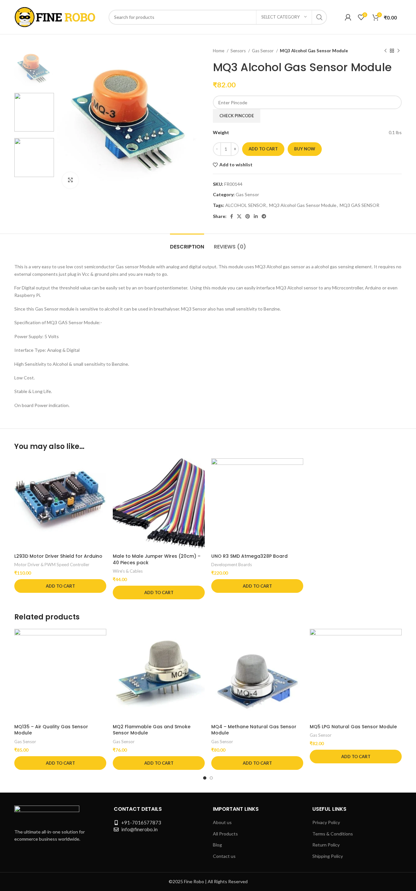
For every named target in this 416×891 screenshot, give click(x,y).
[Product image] (60, 504)
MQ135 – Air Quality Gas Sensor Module (51, 729)
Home (219, 50)
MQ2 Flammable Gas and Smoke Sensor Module (151, 729)
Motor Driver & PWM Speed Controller (51, 564)
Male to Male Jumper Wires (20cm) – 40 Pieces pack (157, 559)
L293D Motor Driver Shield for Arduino (58, 556)
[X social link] (239, 216)
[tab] (187, 243)
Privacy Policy (326, 822)
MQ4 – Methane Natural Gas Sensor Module (253, 729)
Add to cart (263, 148)
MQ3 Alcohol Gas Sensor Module (302, 205)
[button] (60, 586)
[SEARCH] (319, 17)
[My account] (348, 17)
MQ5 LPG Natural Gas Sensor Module (353, 726)
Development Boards (231, 564)
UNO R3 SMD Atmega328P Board (249, 556)
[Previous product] (385, 51)
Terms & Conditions (332, 833)
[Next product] (398, 51)
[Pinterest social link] (247, 216)
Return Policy (326, 844)
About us (222, 822)
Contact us (224, 856)
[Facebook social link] (231, 216)
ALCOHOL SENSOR (245, 205)
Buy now (304, 148)
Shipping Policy (327, 856)
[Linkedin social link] (256, 216)
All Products (225, 833)
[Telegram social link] (264, 216)
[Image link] (46, 813)
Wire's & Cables (128, 571)
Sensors (238, 50)
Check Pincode (236, 115)
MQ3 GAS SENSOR (359, 205)
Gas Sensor (263, 50)
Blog (217, 844)
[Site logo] (55, 16)
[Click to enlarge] (70, 180)
